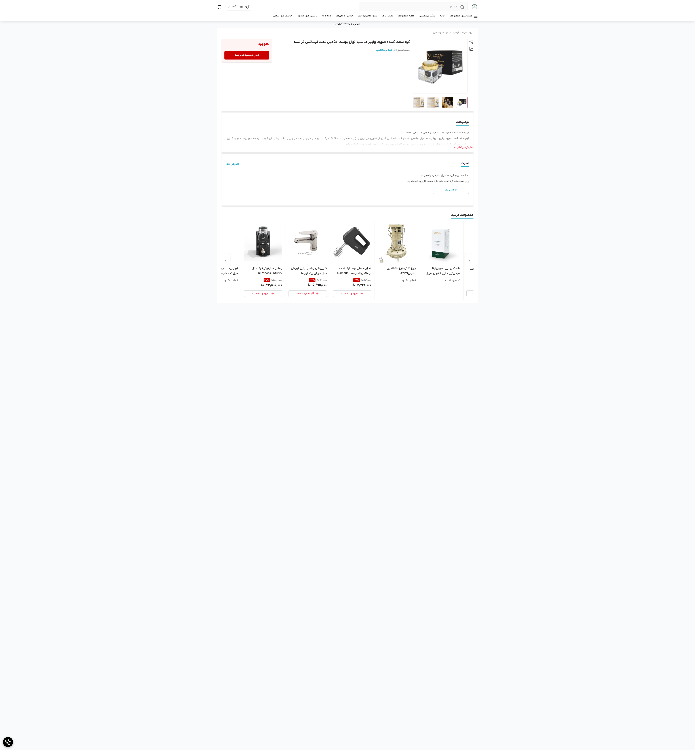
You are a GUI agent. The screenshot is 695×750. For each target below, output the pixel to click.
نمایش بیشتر (465, 147)
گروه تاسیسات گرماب (463, 32)
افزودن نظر (232, 164)
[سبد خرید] (219, 7)
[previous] (469, 260)
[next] (225, 260)
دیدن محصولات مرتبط (247, 55)
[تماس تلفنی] (8, 742)
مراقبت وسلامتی (440, 32)
